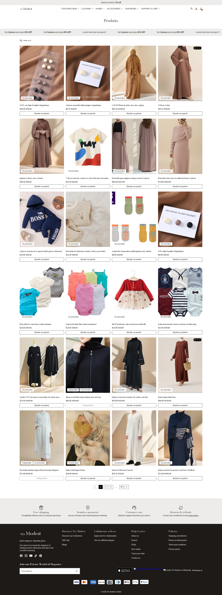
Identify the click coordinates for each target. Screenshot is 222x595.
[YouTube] (30, 555)
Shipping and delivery (178, 536)
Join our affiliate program (104, 540)
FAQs (133, 545)
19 (121, 487)
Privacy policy (174, 549)
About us (135, 536)
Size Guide (135, 549)
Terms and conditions (177, 545)
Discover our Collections (72, 536)
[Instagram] (26, 555)
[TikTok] (35, 555)
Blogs (64, 545)
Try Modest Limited (114, 592)
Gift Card (65, 540)
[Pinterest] (40, 555)
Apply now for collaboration (105, 536)
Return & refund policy (178, 540)
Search (134, 540)
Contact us (135, 558)
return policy (193, 516)
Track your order (138, 554)
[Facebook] (21, 555)
